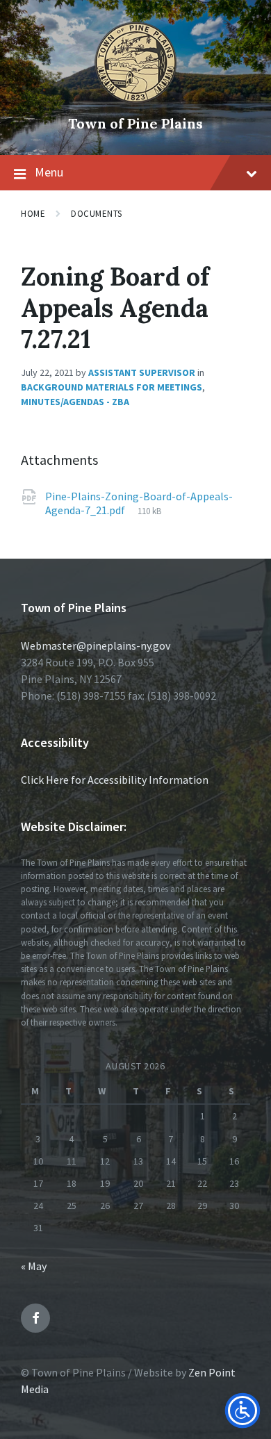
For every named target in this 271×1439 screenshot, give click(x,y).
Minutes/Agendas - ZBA (75, 401)
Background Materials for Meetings (111, 387)
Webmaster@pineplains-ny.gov (95, 645)
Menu (49, 172)
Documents (96, 214)
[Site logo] (135, 100)
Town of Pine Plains (135, 123)
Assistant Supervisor (141, 372)
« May (34, 1266)
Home (33, 214)
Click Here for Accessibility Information (114, 780)
